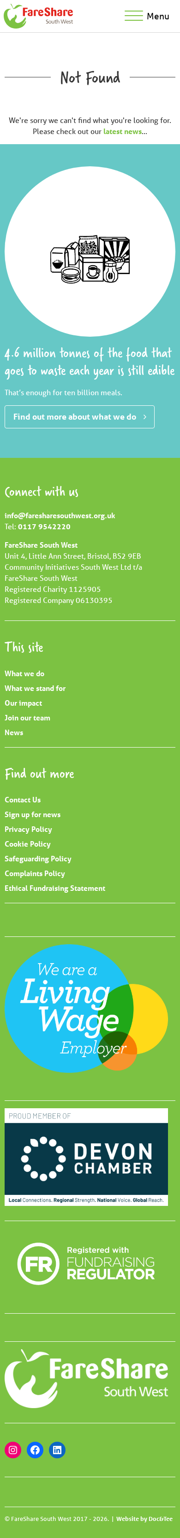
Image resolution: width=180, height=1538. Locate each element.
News (14, 732)
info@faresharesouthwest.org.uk (60, 515)
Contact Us (23, 799)
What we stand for (35, 688)
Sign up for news (32, 814)
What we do (24, 673)
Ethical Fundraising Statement (55, 888)
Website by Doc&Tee (144, 1518)
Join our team (27, 717)
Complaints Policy (35, 873)
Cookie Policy (28, 843)
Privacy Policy (28, 829)
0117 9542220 (44, 526)
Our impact (23, 703)
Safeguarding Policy (38, 858)
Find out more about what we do (74, 416)
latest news (122, 131)
